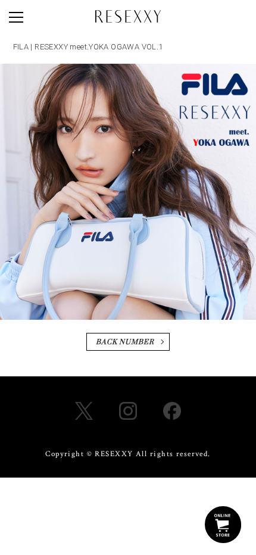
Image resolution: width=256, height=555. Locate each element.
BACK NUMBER (125, 342)
